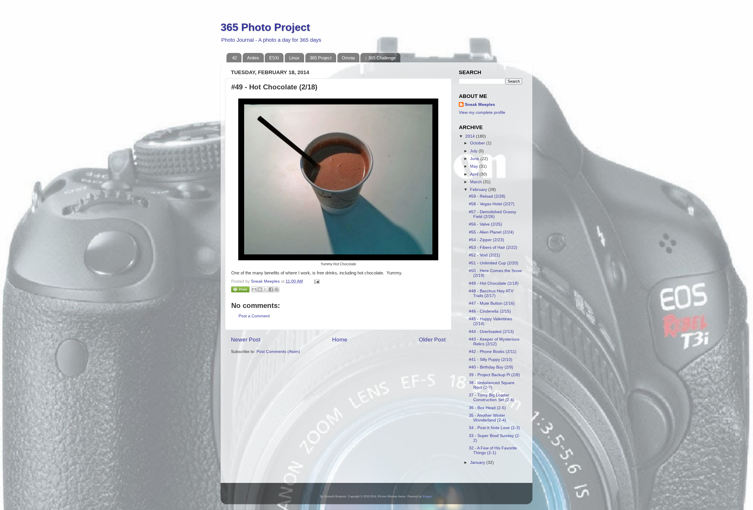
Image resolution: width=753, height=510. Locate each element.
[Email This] (254, 289)
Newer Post (245, 339)
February (479, 189)
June (475, 158)
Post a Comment (254, 316)
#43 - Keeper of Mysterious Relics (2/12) (494, 341)
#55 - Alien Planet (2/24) (491, 232)
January (478, 462)
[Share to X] (265, 289)
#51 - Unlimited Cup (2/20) (493, 263)
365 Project (320, 57)
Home (339, 339)
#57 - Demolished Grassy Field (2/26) (492, 214)
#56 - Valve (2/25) (485, 224)
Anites (253, 57)
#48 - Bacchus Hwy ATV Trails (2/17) (491, 293)
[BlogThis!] (260, 289)
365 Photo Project (265, 27)
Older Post (432, 339)
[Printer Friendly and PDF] (240, 290)
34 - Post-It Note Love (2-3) (494, 428)
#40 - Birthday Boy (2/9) (491, 367)
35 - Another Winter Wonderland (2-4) (487, 417)
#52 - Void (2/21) (484, 255)
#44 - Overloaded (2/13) (491, 331)
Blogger (427, 496)
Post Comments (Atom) (278, 351)
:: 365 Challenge (380, 57)
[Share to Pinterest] (276, 289)
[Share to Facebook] (271, 289)
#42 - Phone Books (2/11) (493, 351)
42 (234, 57)
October (478, 143)
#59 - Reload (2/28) (487, 196)
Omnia (348, 57)
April (474, 174)
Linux (294, 57)
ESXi (274, 57)
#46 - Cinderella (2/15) (490, 311)
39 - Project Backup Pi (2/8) (494, 375)
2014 (470, 136)
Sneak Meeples (480, 104)
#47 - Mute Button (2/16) (492, 303)
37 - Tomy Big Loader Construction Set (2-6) (491, 397)
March (476, 182)
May (474, 166)
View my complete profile (482, 112)
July (474, 151)
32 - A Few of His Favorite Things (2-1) (493, 450)
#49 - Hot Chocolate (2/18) (494, 283)
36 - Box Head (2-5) (487, 408)
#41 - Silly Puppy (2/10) (490, 359)
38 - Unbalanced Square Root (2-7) (491, 385)
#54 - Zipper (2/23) (486, 240)
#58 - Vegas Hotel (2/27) (491, 204)
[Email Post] (315, 281)
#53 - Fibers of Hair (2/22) (493, 247)
